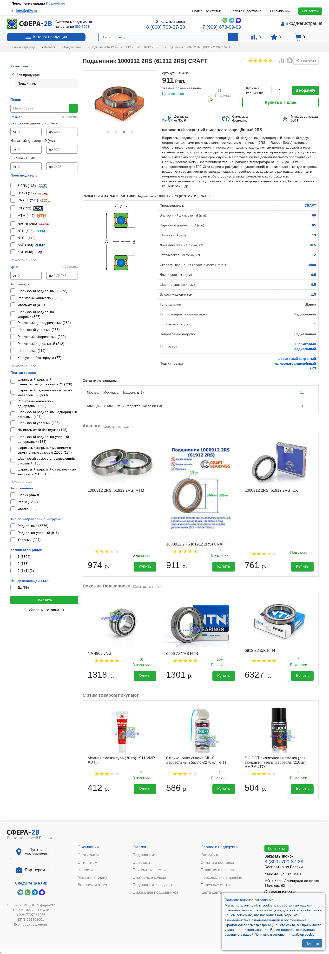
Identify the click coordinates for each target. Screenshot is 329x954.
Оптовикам (87, 863)
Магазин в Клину (92, 877)
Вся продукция (28, 75)
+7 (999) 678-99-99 (220, 27)
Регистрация (309, 23)
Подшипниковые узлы (152, 885)
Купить (145, 566)
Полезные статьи (206, 11)
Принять (312, 943)
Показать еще (21, 260)
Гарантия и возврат (218, 870)
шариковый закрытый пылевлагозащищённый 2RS (295, 363)
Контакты (310, 10)
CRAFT (310, 205)
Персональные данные (221, 877)
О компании (280, 11)
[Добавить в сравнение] (281, 61)
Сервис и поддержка (219, 847)
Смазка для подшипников (155, 892)
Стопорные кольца (149, 877)
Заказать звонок (170, 22)
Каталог (139, 847)
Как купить (210, 855)
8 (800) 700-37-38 (165, 27)
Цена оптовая (173, 93)
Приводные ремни (149, 870)
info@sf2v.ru (26, 11)
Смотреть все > (118, 426)
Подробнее (55, 3)
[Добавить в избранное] (289, 60)
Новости (85, 870)
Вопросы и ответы (94, 885)
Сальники (141, 863)
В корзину (305, 90)
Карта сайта (211, 892)
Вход (291, 23)
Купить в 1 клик (280, 102)
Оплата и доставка (245, 11)
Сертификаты (90, 855)
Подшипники (143, 855)
